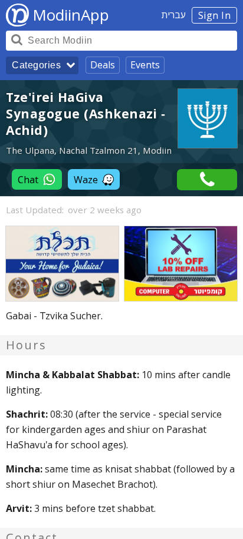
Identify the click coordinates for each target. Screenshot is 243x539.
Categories (36, 65)
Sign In (214, 15)
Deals (102, 65)
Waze (86, 180)
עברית (174, 15)
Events (145, 65)
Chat (28, 180)
